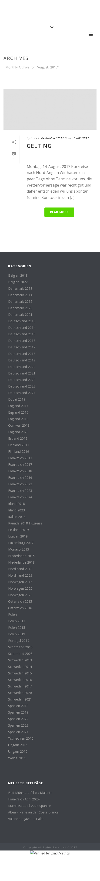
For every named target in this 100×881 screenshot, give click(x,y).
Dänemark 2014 (20, 295)
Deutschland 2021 (21, 373)
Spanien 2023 (18, 725)
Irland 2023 (16, 510)
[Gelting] (50, 109)
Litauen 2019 (18, 536)
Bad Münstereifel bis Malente (30, 793)
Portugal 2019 (18, 641)
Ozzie (33, 138)
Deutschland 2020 (21, 367)
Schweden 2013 (20, 660)
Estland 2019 (17, 438)
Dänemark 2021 (20, 315)
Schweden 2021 (20, 699)
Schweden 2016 (20, 680)
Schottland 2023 (20, 654)
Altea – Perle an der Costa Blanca (33, 812)
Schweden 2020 (20, 693)
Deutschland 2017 (52, 138)
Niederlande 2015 (21, 556)
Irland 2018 (16, 504)
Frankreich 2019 (20, 478)
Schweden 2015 (20, 673)
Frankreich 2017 (20, 465)
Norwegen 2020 (20, 588)
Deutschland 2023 (21, 386)
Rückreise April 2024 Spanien (29, 806)
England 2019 (18, 419)
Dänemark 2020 (20, 308)
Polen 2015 (16, 628)
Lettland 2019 (18, 530)
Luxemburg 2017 (20, 543)
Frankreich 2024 (20, 497)
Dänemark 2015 (20, 301)
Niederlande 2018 (21, 562)
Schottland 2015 (20, 647)
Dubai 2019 (16, 399)
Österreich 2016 (20, 608)
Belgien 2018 (18, 275)
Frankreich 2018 (20, 471)
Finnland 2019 (18, 451)
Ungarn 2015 (17, 745)
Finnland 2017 (18, 445)
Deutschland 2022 (21, 380)
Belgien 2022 (18, 282)
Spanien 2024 (18, 732)
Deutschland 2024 (21, 393)
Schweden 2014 (20, 667)
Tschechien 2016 (20, 738)
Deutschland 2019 (21, 360)
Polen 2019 (16, 634)
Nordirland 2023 (20, 575)
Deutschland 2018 (21, 354)
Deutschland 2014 (21, 328)
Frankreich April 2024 (24, 799)
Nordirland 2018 (20, 569)
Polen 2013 (16, 621)
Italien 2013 (17, 517)
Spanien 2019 (18, 712)
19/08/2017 (81, 138)
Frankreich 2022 (20, 484)
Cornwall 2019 (19, 425)
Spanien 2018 (18, 706)
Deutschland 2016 (21, 341)
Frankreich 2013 (20, 458)
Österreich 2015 (20, 601)
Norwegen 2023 (20, 595)
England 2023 (18, 432)
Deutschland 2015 (21, 334)
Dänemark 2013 (20, 288)
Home (49, 79)
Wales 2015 (17, 758)
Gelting (39, 146)
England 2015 (18, 412)
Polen (12, 614)
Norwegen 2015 (20, 582)
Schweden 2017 (20, 686)
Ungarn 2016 (17, 751)
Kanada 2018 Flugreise (25, 523)
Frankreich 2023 (20, 491)
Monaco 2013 (18, 549)
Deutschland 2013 (21, 321)
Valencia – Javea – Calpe (26, 819)
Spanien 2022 (18, 719)
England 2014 (18, 406)
